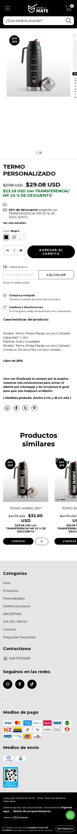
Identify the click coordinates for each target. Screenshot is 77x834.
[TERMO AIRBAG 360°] (41, 541)
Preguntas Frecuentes (19, 637)
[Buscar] (69, 20)
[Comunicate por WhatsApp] (70, 815)
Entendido (65, 828)
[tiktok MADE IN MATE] (32, 684)
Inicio (7, 583)
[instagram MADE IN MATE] (7, 684)
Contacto (9, 629)
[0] (68, 9)
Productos (10, 591)
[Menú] (7, 8)
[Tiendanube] (16, 818)
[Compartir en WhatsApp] (7, 408)
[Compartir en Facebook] (16, 410)
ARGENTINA (12, 614)
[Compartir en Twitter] (25, 410)
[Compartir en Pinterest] (34, 410)
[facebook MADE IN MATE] (19, 684)
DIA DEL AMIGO (15, 622)
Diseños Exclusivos (16, 606)
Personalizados (14, 598)
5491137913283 (19, 658)
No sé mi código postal (16, 282)
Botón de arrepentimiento (32, 811)
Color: (11, 230)
